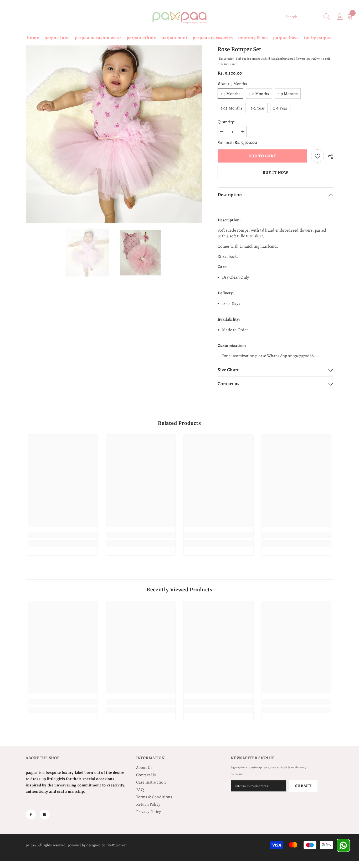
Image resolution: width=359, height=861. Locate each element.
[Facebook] (31, 815)
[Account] (340, 17)
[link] (317, 156)
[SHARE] (328, 156)
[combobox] (302, 17)
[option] (114, 134)
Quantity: (226, 122)
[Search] (307, 17)
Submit (303, 786)
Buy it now (275, 172)
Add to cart (261, 156)
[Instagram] (45, 815)
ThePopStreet (116, 845)
